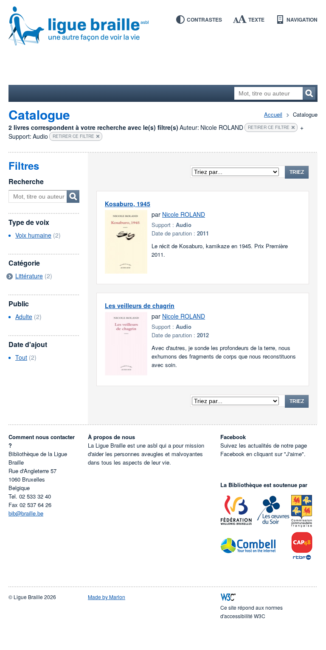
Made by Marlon (106, 596)
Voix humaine (33, 235)
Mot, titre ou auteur (73, 196)
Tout (21, 357)
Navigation (302, 19)
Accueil (273, 114)
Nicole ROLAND (183, 214)
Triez (296, 172)
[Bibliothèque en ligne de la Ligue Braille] (163, 26)
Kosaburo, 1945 (127, 203)
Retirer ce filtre (268, 127)
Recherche (26, 181)
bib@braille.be (25, 513)
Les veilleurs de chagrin (139, 305)
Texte (256, 19)
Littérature (29, 276)
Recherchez (309, 93)
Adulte (23, 316)
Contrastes (204, 19)
